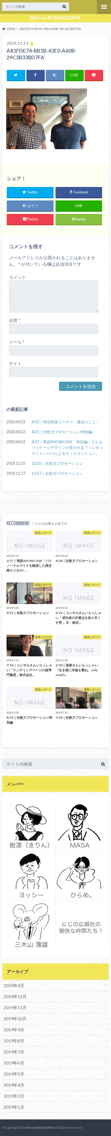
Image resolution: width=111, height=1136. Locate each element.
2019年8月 (14, 1040)
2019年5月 (14, 1073)
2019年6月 (14, 1062)
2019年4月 (14, 1084)
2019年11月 (15, 1007)
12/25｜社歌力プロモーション (57, 463)
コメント (17, 276)
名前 (14, 320)
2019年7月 (14, 1051)
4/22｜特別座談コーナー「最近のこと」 (66, 421)
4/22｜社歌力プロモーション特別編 (62, 431)
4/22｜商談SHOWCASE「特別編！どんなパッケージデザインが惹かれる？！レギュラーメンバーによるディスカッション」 (67, 447)
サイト (15, 363)
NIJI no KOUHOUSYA (55, 18)
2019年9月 (14, 1029)
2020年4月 (14, 985)
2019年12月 (15, 996)
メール (17, 341)
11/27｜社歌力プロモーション (57, 473)
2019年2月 (14, 1096)
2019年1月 (14, 1107)
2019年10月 (15, 1018)
